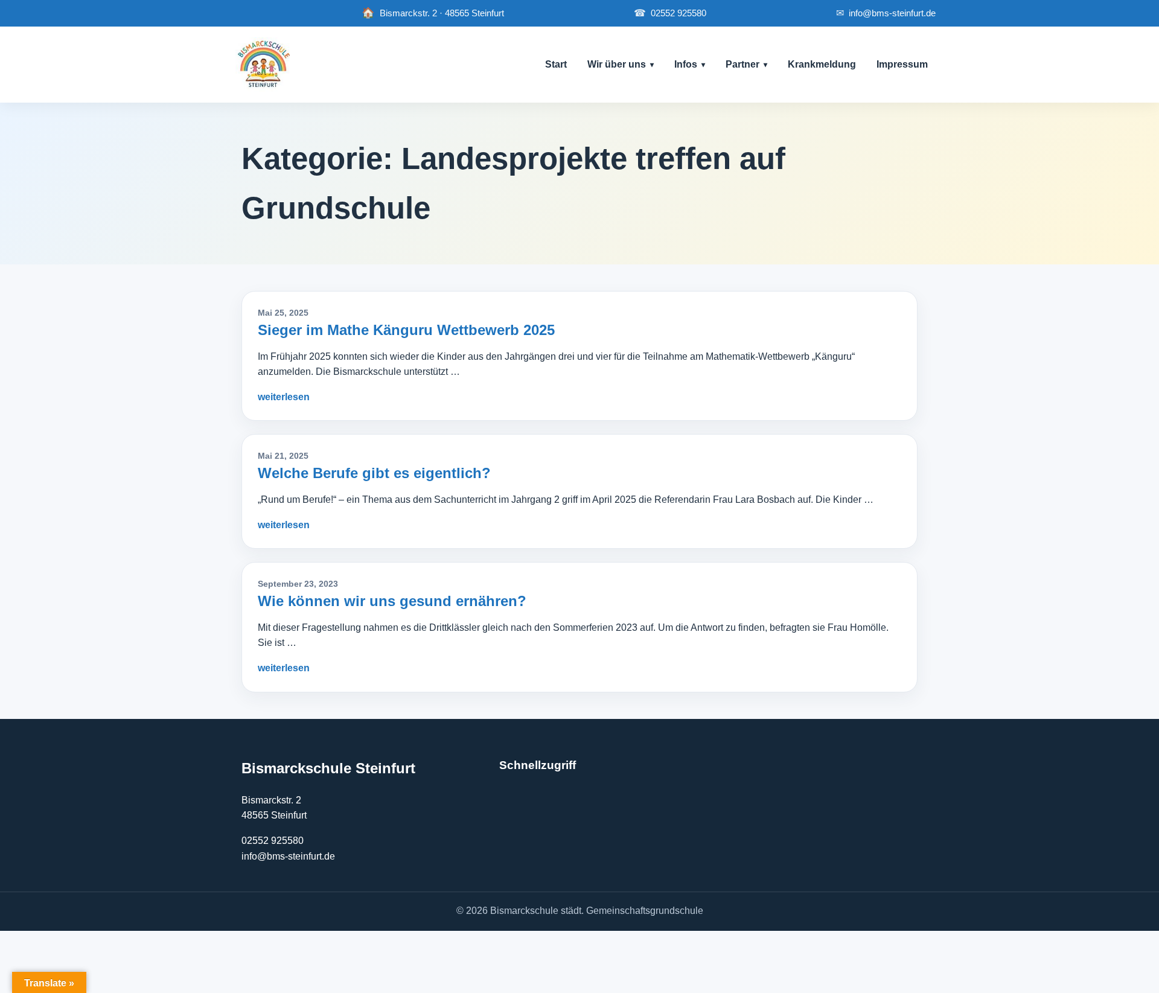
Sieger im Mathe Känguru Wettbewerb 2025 (406, 330)
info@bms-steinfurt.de (886, 13)
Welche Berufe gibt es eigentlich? (374, 473)
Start (556, 64)
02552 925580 (670, 13)
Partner (742, 64)
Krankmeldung (822, 64)
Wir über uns (616, 64)
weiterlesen (284, 397)
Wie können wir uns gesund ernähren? (392, 601)
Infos (685, 64)
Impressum (902, 64)
